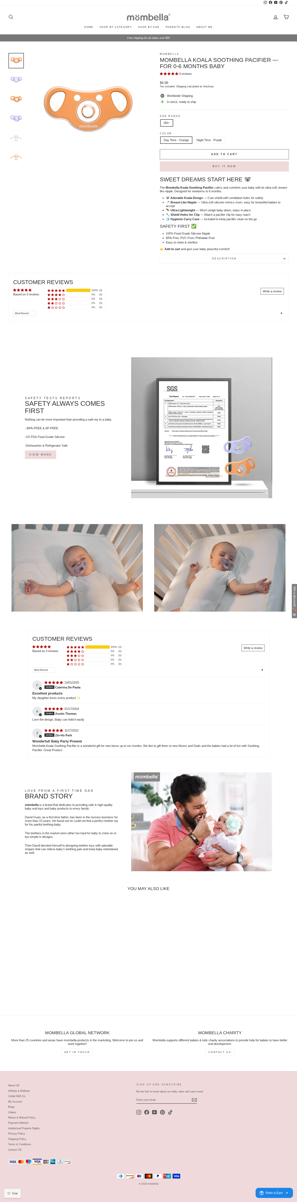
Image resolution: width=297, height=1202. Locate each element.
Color (166, 133)
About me (204, 27)
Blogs (11, 1106)
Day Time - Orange (176, 140)
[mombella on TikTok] (170, 1112)
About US (13, 1085)
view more (40, 454)
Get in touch (77, 1052)
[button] (169, 73)
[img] (54, 682)
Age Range (170, 116)
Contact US (15, 1149)
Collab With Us (16, 1096)
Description (224, 258)
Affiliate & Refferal (18, 1090)
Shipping (181, 86)
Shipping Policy (17, 1139)
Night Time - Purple (209, 140)
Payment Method (18, 1122)
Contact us (220, 1052)
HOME (89, 27)
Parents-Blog (178, 27)
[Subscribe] (194, 1099)
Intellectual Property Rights (24, 1128)
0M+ (167, 123)
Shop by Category (116, 27)
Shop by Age (148, 27)
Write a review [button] (272, 291)
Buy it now (224, 166)
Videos (12, 1112)
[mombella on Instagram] (138, 1112)
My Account (15, 1101)
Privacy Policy (16, 1133)
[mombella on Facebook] (146, 1112)
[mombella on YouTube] (154, 1112)
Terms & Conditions (19, 1144)
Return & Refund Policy (22, 1117)
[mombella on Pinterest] (162, 1112)
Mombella (169, 54)
